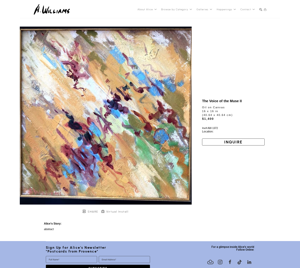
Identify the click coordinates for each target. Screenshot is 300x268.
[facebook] (230, 262)
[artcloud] (210, 262)
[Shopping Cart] (265, 9)
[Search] (260, 9)
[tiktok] (239, 262)
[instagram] (220, 262)
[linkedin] (249, 262)
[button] (147, 9)
